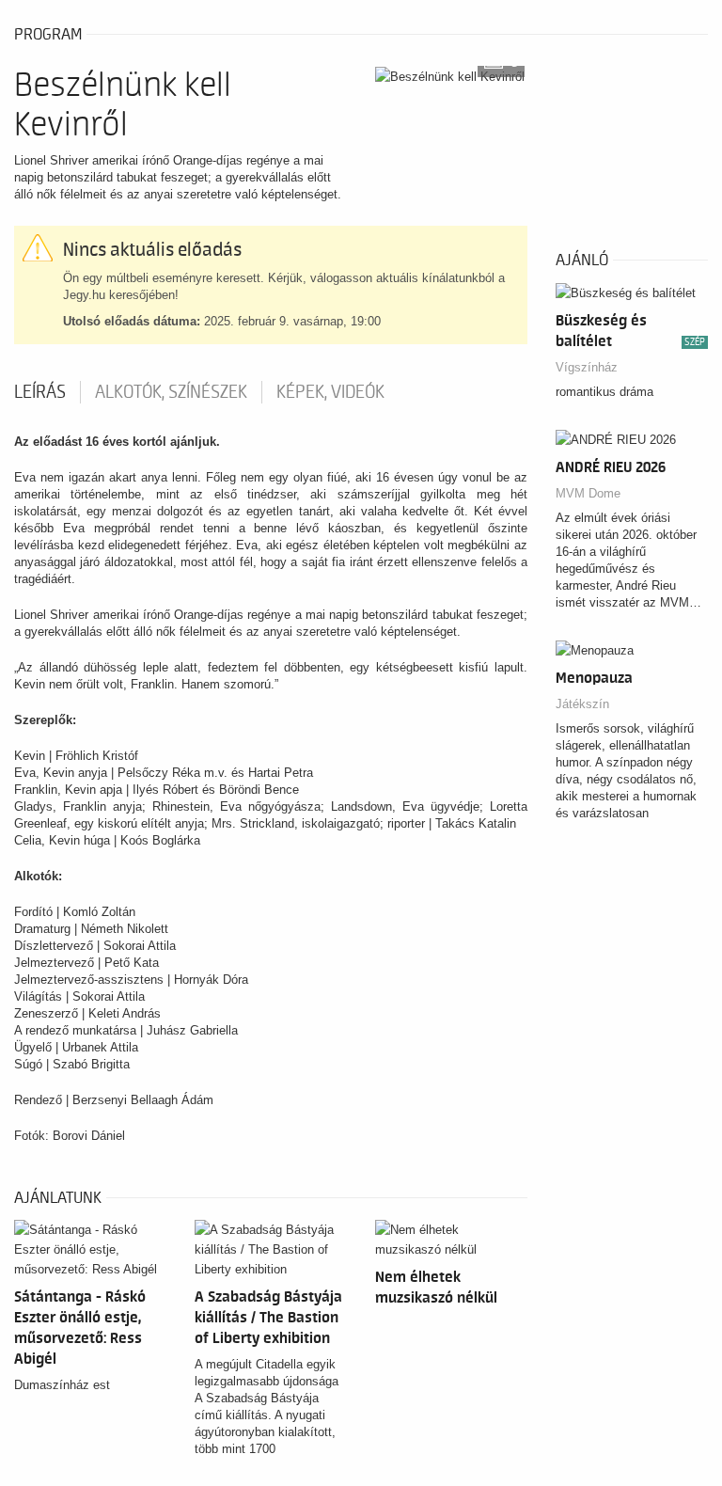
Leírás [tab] (40, 392)
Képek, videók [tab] (330, 392)
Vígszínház (587, 367)
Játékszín (582, 704)
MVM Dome (588, 493)
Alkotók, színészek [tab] (171, 392)
